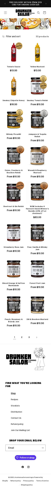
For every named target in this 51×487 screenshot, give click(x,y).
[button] (5, 13)
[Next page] (37, 337)
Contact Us (16, 418)
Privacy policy (28, 481)
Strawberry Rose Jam (14, 247)
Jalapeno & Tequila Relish (37, 135)
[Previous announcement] (5, 4)
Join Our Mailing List (20, 430)
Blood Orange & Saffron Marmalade (13, 284)
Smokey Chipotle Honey (14, 100)
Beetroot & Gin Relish (14, 206)
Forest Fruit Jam (37, 283)
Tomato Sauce (13, 67)
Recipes (14, 399)
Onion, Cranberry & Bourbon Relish (13, 171)
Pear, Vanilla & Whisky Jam (37, 248)
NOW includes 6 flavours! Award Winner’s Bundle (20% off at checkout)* (37, 209)
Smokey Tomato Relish (37, 100)
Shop (13, 393)
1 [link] (14, 337)
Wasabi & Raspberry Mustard (37, 171)
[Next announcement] (46, 4)
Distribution (16, 412)
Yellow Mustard (37, 67)
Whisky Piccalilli (13, 134)
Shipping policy (27, 485)
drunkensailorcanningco (24, 477)
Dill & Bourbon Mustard (37, 319)
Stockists (15, 406)
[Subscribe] (42, 448)
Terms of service (42, 481)
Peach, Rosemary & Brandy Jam (13, 320)
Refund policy (17, 424)
